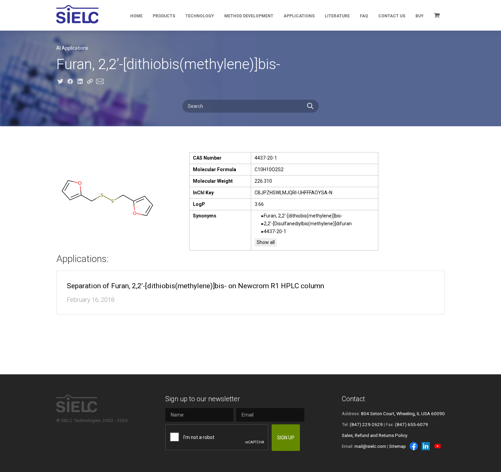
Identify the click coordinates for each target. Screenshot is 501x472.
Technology (199, 16)
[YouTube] (438, 446)
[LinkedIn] (426, 446)
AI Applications (72, 48)
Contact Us (391, 16)
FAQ (364, 16)
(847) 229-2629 (366, 424)
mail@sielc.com (370, 446)
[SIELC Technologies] (77, 14)
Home (136, 16)
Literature (337, 16)
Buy (419, 16)
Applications (299, 16)
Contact (353, 399)
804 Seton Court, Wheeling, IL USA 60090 (403, 413)
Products (164, 16)
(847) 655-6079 (411, 424)
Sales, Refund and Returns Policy (374, 435)
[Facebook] (414, 446)
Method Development (248, 16)
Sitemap (397, 446)
